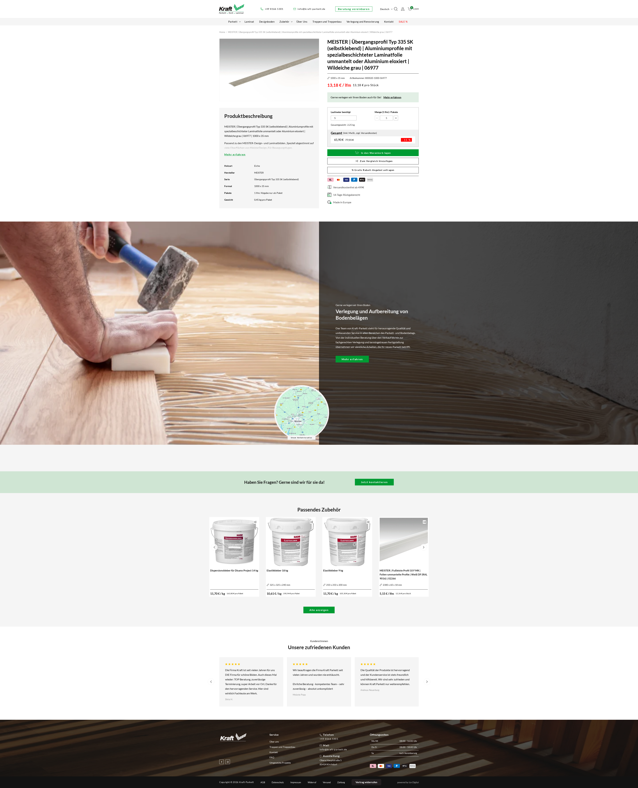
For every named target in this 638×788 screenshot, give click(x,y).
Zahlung (341, 782)
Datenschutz (278, 782)
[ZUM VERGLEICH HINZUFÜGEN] (255, 522)
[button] (234, 21)
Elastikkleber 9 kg (333, 570)
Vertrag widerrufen (366, 782)
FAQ (271, 757)
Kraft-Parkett (246, 782)
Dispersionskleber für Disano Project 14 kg (234, 570)
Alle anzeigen (319, 609)
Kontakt (273, 752)
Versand (327, 782)
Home (222, 32)
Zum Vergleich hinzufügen (376, 161)
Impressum (295, 782)
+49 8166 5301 (329, 739)
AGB (263, 782)
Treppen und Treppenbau (282, 746)
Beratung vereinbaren (354, 8)
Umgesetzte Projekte (280, 762)
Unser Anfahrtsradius (301, 438)
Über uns (274, 741)
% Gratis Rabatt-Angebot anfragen (373, 170)
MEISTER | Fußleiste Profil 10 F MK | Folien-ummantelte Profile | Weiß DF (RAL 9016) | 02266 (403, 574)
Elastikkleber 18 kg (277, 570)
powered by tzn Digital (408, 782)
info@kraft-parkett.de (333, 749)
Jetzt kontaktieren (374, 482)
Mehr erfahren (235, 154)
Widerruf (312, 782)
